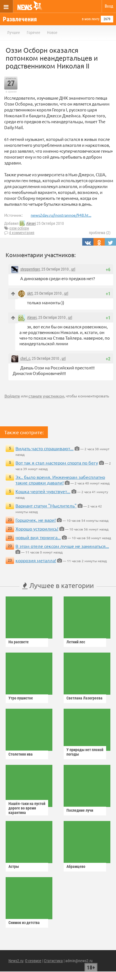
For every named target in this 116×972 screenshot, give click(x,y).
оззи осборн (19, 228)
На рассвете (18, 642)
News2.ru (15, 961)
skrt (30, 293)
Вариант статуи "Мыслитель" (46, 505)
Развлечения (20, 19)
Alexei (31, 223)
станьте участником (46, 395)
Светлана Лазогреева (84, 698)
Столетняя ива (20, 754)
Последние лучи (79, 810)
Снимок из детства (24, 922)
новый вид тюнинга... (38, 537)
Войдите (12, 395)
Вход (109, 6)
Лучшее (13, 32)
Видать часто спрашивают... (44, 448)
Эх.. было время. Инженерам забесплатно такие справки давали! (60, 479)
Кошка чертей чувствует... (42, 491)
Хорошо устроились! (36, 528)
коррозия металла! (35, 560)
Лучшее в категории (61, 585)
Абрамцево (75, 866)
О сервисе (33, 961)
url (73, 269)
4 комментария (21, 232)
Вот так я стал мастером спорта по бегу (56, 462)
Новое (52, 32)
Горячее (33, 32)
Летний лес (75, 642)
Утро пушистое (20, 698)
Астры (13, 866)
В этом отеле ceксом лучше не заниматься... (62, 546)
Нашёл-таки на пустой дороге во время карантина (26, 808)
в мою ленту (90, 19)
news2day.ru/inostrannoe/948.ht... (61, 215)
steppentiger (30, 269)
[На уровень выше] (13, 293)
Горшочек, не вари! (35, 520)
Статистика (53, 961)
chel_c (25, 358)
